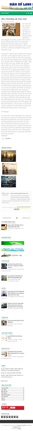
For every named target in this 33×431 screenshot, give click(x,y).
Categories (5, 13)
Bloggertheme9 (17, 427)
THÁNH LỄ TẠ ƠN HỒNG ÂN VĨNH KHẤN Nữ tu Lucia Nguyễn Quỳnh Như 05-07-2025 (16, 293)
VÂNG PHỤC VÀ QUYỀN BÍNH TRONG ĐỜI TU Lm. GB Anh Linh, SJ (16, 353)
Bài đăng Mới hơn (7, 218)
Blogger (19, 428)
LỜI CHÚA (10, 21)
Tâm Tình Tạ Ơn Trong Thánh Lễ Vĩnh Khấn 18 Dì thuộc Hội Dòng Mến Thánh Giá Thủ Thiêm (15, 305)
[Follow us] (29, 13)
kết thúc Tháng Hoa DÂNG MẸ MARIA (11, 373)
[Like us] (26, 13)
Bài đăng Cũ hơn (26, 218)
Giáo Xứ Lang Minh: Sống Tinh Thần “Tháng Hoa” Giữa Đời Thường (15, 266)
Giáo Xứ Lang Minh (21, 425)
